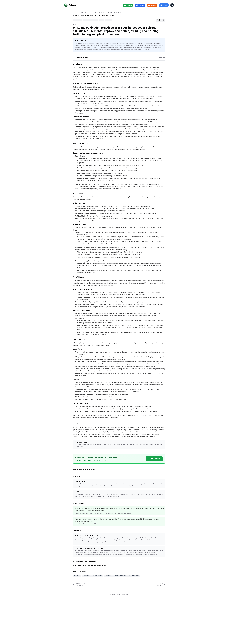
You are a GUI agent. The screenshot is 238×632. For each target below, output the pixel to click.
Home (75, 13)
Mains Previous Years (91, 13)
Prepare (129, 5)
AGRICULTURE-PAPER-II (114, 13)
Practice (141, 5)
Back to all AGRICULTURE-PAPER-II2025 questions (120, 595)
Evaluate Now (155, 459)
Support (153, 5)
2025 (102, 13)
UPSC (81, 13)
